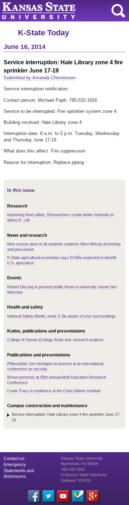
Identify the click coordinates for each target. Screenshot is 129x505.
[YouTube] (63, 496)
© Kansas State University (84, 474)
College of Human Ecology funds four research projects (55, 340)
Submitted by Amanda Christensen (40, 77)
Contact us (14, 458)
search (118, 11)
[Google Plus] (92, 496)
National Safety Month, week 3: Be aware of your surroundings (61, 316)
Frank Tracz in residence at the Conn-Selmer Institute (54, 391)
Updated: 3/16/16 (76, 480)
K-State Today (43, 32)
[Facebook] (33, 496)
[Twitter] (48, 496)
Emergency (15, 464)
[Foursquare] (77, 496)
